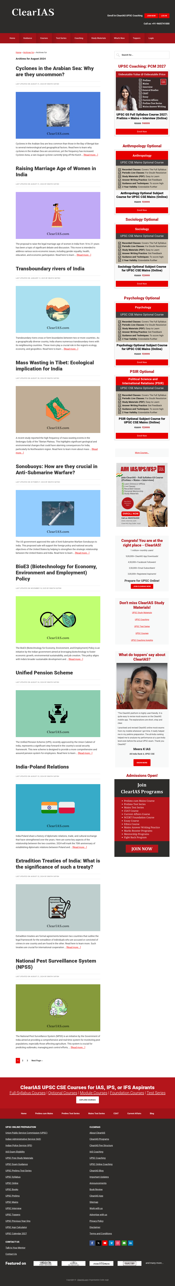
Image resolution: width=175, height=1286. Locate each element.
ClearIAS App (96, 1195)
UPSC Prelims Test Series (19, 1170)
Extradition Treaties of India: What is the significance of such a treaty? (58, 864)
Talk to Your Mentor (15, 1247)
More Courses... (142, 453)
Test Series (156, 1093)
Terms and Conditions (101, 1233)
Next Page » (37, 1061)
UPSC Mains (12, 1202)
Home (18, 52)
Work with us (96, 1208)
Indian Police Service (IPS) (19, 1145)
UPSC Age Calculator (16, 1227)
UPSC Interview (13, 1208)
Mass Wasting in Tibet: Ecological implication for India (55, 366)
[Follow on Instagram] (117, 1243)
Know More (142, 763)
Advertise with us (98, 1214)
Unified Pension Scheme (44, 673)
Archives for (28, 52)
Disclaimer (95, 1227)
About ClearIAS (97, 1132)
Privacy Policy (97, 1221)
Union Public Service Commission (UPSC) (26, 1132)
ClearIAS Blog (97, 1170)
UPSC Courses (142, 633)
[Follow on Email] (124, 1243)
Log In (164, 16)
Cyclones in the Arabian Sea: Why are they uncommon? (55, 71)
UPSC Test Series (142, 626)
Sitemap (94, 1202)
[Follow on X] (98, 1243)
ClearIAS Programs (99, 1139)
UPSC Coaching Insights (142, 640)
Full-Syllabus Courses (28, 1093)
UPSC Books (12, 1189)
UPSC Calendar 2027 (16, 1233)
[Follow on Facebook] (92, 1243)
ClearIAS (33, 13)
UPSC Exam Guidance (17, 1164)
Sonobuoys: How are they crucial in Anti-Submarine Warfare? (56, 469)
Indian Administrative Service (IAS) (23, 1139)
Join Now (151, 16)
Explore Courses (87, 1100)
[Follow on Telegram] (111, 1243)
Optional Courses (62, 1093)
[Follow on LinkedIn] (130, 1243)
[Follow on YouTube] (104, 1243)
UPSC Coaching (142, 619)
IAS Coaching (96, 1151)
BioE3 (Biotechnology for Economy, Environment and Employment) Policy (56, 572)
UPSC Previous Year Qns (18, 1221)
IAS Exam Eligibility (15, 1151)
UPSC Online (12, 1183)
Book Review (96, 1189)
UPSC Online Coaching (101, 1164)
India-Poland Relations (42, 767)
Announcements (98, 1183)
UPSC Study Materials (142, 612)
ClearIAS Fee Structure (101, 1145)
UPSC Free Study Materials (19, 1158)
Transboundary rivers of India (50, 269)
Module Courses (93, 1093)
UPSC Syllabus (13, 1177)
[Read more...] (91, 155)
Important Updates (99, 1177)
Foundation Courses (127, 1093)
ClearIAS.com (82, 1280)
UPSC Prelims (13, 1195)
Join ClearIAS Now (142, 586)
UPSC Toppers (13, 1214)
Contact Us (11, 1254)
